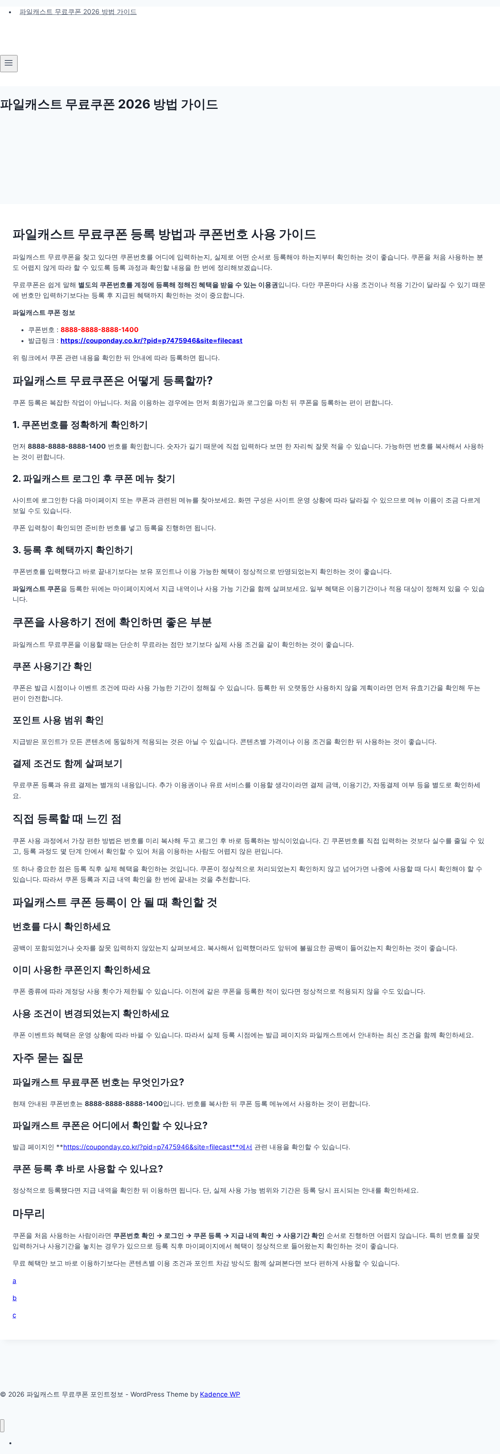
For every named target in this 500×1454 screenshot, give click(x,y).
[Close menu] (2, 1425)
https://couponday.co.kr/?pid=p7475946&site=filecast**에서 (157, 1147)
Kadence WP (220, 1394)
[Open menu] (9, 63)
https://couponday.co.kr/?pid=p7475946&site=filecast (152, 340)
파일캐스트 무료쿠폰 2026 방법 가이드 (78, 12)
